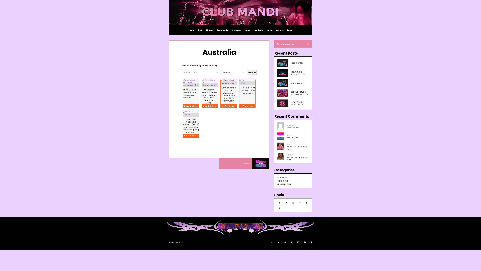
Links (269, 30)
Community (222, 30)
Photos (209, 30)
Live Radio (258, 30)
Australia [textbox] (226, 72)
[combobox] (201, 72)
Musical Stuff (283, 180)
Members (236, 30)
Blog (200, 30)
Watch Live (191, 106)
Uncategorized (284, 184)
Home (191, 30)
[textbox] (201, 72)
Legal (289, 30)
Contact (279, 30)
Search (252, 72)
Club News (282, 177)
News (247, 30)
